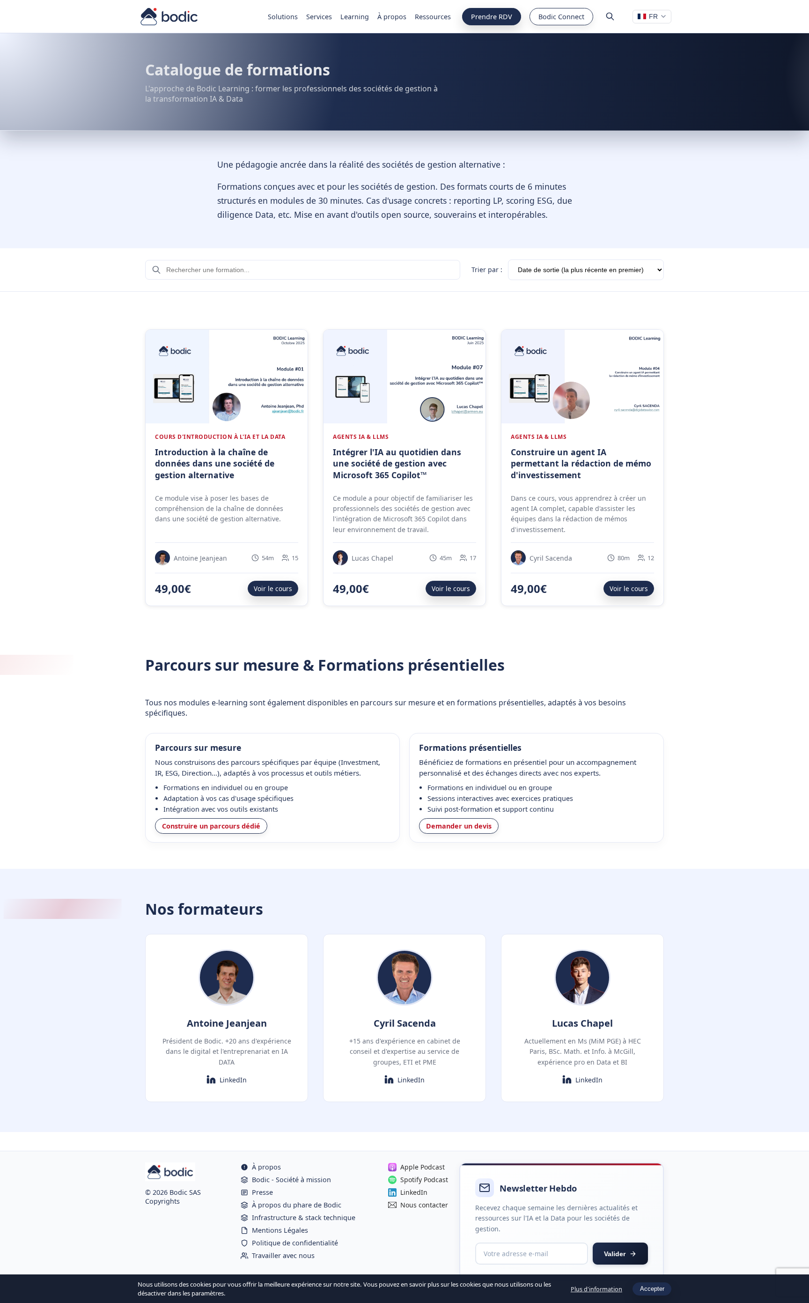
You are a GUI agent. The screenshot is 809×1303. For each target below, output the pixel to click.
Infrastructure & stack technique (303, 1217)
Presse (262, 1192)
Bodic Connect (561, 16)
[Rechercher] (610, 16)
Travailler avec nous (283, 1255)
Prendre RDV (491, 16)
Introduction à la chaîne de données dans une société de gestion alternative (214, 463)
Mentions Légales (280, 1230)
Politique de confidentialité (295, 1242)
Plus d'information (596, 1289)
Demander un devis (459, 826)
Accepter (652, 1288)
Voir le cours (273, 588)
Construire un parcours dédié (211, 826)
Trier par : (486, 269)
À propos (391, 16)
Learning (354, 16)
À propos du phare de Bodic (296, 1204)
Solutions (283, 16)
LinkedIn (233, 1079)
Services (319, 16)
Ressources (433, 16)
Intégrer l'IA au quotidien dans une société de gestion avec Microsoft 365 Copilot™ (397, 463)
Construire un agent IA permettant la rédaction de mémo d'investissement (581, 463)
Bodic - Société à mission (291, 1179)
